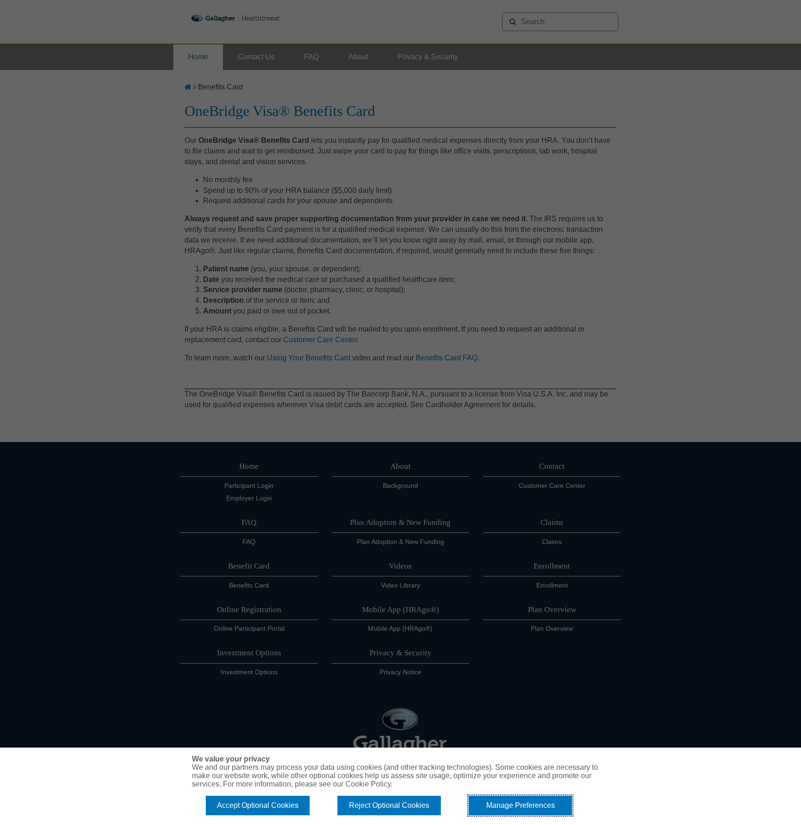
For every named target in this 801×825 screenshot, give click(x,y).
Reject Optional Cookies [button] (389, 805)
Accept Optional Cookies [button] (258, 805)
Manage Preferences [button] (520, 805)
